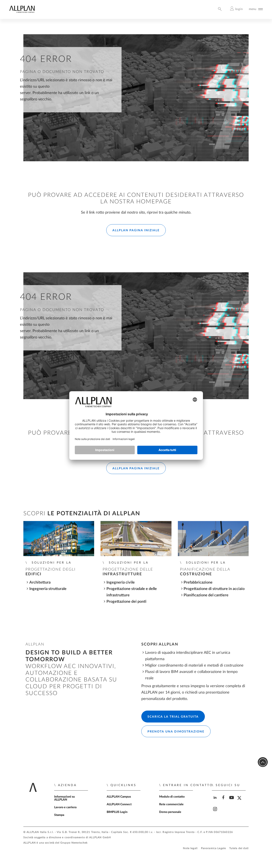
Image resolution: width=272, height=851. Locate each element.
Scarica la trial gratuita (173, 716)
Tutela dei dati (239, 848)
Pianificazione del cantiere (206, 595)
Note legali (190, 848)
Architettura (40, 582)
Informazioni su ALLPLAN (64, 798)
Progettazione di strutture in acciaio (214, 589)
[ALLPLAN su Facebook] (224, 801)
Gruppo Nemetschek (74, 843)
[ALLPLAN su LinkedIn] (215, 801)
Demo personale (170, 812)
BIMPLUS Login (117, 812)
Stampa (59, 815)
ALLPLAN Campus (119, 796)
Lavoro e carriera (65, 807)
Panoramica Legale (213, 848)
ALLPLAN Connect (119, 804)
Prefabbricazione (198, 582)
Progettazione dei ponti (126, 601)
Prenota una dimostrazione (175, 731)
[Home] (22, 11)
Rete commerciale (171, 804)
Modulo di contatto (172, 796)
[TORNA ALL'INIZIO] (263, 762)
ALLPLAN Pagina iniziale (136, 230)
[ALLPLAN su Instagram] (215, 813)
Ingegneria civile (120, 582)
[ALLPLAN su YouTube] (232, 801)
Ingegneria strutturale (48, 589)
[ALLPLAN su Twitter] (240, 801)
